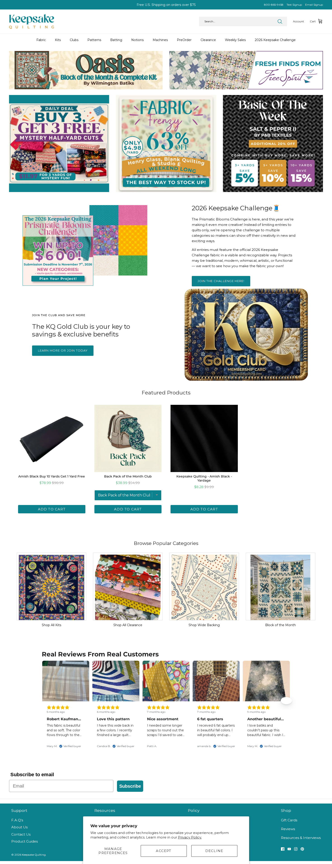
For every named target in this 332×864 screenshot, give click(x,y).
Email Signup (314, 4)
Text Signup (294, 4)
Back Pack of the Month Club (128, 476)
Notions (137, 40)
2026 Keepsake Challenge (275, 40)
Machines (160, 40)
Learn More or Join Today (63, 350)
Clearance (208, 40)
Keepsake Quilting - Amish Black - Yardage (204, 478)
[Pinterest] (302, 849)
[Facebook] (282, 849)
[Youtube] (289, 849)
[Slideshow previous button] (45, 700)
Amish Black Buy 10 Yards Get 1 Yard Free (51, 476)
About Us (19, 827)
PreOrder (184, 40)
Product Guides (24, 841)
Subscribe (130, 786)
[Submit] (280, 21)
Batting (116, 40)
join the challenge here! (221, 281)
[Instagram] (295, 849)
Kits (58, 40)
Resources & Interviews (301, 838)
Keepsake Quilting (34, 854)
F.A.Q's (17, 820)
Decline (214, 851)
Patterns (94, 40)
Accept (163, 851)
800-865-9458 (273, 4)
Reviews (288, 829)
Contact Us (20, 834)
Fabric (41, 40)
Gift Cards (289, 820)
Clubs (74, 40)
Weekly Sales (235, 40)
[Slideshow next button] (286, 700)
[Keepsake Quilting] (31, 21)
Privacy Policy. (190, 837)
